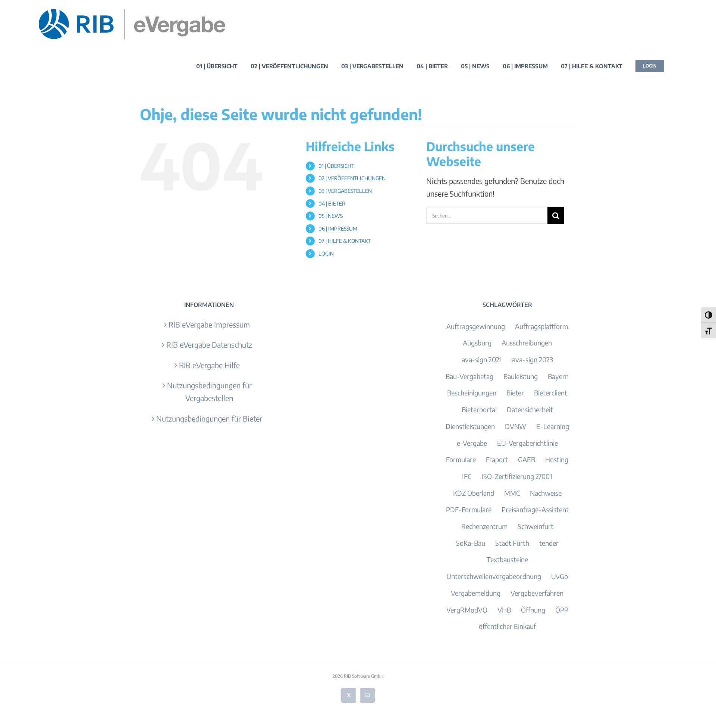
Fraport (497, 459)
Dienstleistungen (470, 426)
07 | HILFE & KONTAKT (344, 241)
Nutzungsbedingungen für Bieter (209, 418)
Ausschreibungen (527, 342)
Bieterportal (479, 409)
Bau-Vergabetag (469, 376)
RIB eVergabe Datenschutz (209, 344)
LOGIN (326, 253)
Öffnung (533, 609)
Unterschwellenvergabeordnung (493, 576)
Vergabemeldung (475, 593)
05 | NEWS (330, 216)
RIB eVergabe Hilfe (209, 365)
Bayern (558, 376)
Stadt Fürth (512, 543)
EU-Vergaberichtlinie (527, 443)
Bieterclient (550, 392)
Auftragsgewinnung (475, 326)
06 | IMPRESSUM (337, 228)
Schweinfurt (535, 526)
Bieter (515, 392)
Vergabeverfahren (537, 593)
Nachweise (546, 493)
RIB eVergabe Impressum (209, 324)
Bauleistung (520, 376)
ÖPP (561, 609)
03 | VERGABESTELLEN (345, 191)
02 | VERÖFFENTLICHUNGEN (352, 178)
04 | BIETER (331, 203)
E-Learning (552, 426)
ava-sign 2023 (532, 359)
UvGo (559, 576)
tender (549, 543)
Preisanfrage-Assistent (535, 509)
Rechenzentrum (484, 526)
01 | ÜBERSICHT (336, 166)
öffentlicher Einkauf (507, 626)
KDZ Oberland (473, 493)
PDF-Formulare (469, 509)
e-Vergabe (472, 443)
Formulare (461, 459)
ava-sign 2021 (482, 359)
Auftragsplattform (541, 326)
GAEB (526, 459)
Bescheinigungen (471, 392)
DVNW (515, 426)
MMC (512, 493)
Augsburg (477, 342)
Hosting (556, 459)
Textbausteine (507, 559)
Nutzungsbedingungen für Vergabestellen (209, 392)
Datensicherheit (530, 409)
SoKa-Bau (470, 543)
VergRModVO (466, 609)
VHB (504, 609)
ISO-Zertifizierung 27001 (516, 476)
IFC (466, 476)
